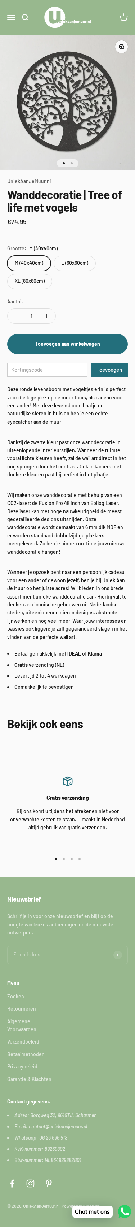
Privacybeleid (22, 1066)
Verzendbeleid (23, 1041)
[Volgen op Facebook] (12, 1183)
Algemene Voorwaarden (21, 1025)
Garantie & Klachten (29, 1079)
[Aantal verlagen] (17, 316)
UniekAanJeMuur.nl (29, 181)
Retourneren (21, 1009)
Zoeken (15, 996)
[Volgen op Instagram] (30, 1183)
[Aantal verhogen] (46, 316)
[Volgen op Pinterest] (49, 1183)
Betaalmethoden (26, 1054)
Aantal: (15, 301)
